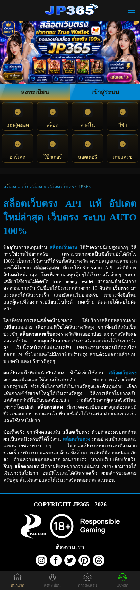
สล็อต (52, 125)
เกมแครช (123, 157)
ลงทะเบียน (35, 92)
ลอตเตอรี (87, 157)
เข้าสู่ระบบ (105, 92)
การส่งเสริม (87, 585)
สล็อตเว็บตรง (63, 247)
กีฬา (122, 125)
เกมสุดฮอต (17, 125)
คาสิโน (87, 125)
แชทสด (122, 585)
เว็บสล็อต (32, 186)
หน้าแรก (17, 585)
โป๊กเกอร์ (52, 157)
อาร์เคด (17, 157)
